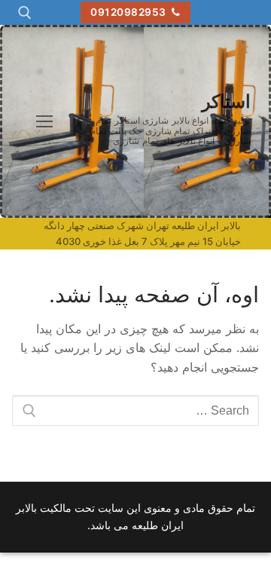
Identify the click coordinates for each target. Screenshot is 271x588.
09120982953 (129, 12)
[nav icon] (44, 121)
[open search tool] (25, 13)
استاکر (226, 101)
